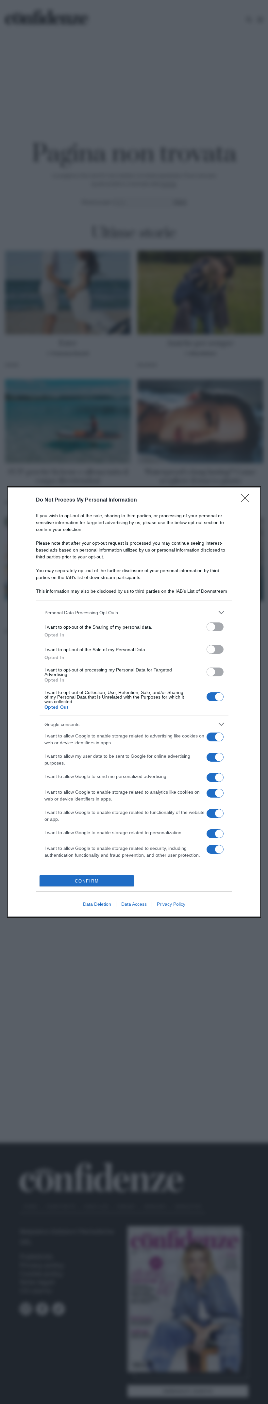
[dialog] (134, 702)
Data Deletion (97, 904)
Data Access (134, 904)
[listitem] (134, 612)
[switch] (215, 626)
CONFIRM (87, 881)
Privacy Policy (171, 904)
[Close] (247, 500)
